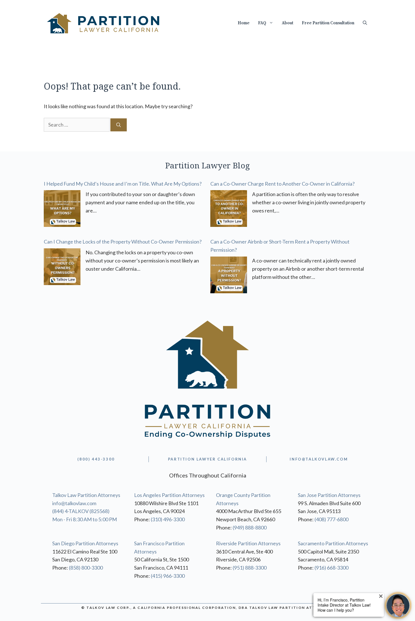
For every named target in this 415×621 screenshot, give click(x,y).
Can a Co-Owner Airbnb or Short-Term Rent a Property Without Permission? (280, 245)
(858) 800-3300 (86, 567)
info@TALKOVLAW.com (319, 459)
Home (244, 23)
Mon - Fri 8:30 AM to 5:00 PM (84, 519)
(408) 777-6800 (331, 519)
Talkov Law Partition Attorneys (86, 495)
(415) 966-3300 (168, 576)
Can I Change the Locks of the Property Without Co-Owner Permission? (123, 241)
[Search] (118, 124)
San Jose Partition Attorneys (329, 495)
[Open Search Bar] (365, 23)
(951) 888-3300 (250, 567)
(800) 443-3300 (96, 459)
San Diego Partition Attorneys (85, 543)
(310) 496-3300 (168, 519)
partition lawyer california (207, 459)
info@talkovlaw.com (74, 503)
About (287, 23)
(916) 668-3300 (331, 567)
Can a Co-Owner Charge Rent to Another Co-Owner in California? (282, 184)
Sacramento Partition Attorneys (333, 543)
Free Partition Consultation (328, 23)
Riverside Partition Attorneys (248, 543)
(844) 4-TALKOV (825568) (81, 511)
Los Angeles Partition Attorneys (169, 495)
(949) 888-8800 (250, 527)
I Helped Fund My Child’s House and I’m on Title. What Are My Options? (123, 184)
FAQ (262, 23)
